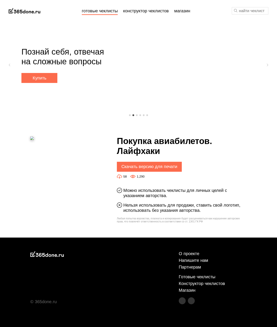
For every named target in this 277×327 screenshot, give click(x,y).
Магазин (187, 290)
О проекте (189, 253)
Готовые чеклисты (197, 276)
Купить (39, 78)
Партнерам (190, 267)
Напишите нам (193, 260)
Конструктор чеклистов (202, 283)
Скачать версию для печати (149, 166)
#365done (24, 11)
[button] (9, 65)
